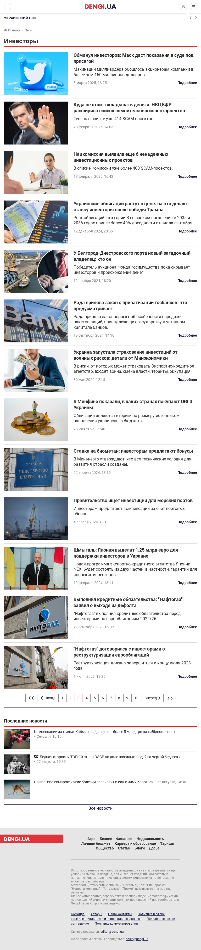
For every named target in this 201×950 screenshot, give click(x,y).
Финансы (124, 839)
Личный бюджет (95, 843)
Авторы (96, 914)
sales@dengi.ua (137, 939)
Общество (105, 848)
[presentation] (190, 18)
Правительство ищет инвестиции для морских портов (133, 500)
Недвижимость (150, 839)
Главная (14, 30)
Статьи (124, 848)
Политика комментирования (116, 923)
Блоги (140, 848)
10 (136, 698)
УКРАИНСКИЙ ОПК (20, 18)
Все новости (100, 808)
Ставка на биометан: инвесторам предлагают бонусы (133, 451)
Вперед (151, 698)
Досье (154, 848)
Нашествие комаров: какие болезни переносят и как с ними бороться (94, 782)
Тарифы (167, 843)
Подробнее (187, 83)
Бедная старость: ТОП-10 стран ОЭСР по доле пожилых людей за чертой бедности (110, 757)
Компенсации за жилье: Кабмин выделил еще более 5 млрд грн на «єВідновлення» (104, 732)
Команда (78, 914)
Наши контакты (120, 914)
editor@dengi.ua (112, 932)
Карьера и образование (135, 843)
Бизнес (106, 839)
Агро (91, 839)
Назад (49, 698)
